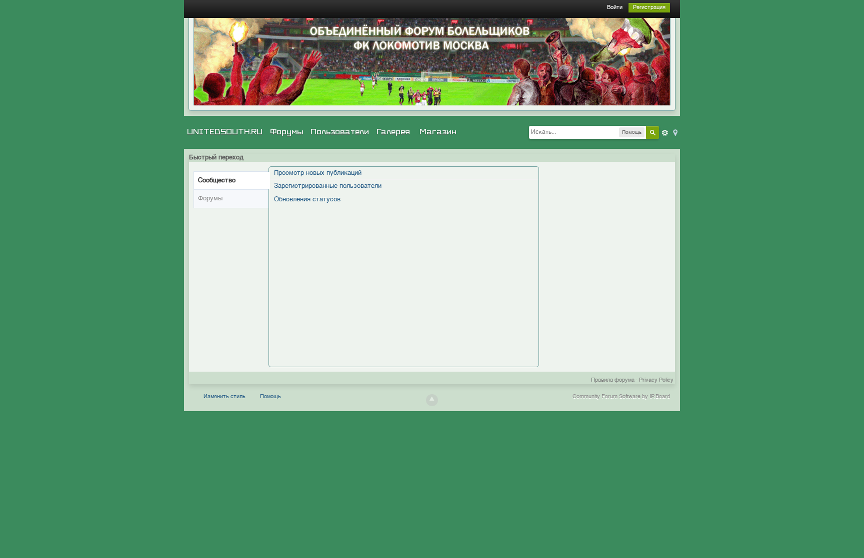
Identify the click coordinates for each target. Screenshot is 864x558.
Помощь (270, 397)
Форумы (286, 131)
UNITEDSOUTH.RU (224, 131)
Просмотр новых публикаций (318, 173)
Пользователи (339, 131)
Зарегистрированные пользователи (328, 186)
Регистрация (649, 7)
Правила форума (612, 380)
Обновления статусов (307, 199)
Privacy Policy (656, 380)
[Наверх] (432, 400)
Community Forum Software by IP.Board (621, 397)
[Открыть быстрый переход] (674, 132)
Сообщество (217, 180)
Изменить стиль (225, 397)
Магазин (438, 131)
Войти (614, 7)
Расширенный (665, 133)
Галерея (393, 131)
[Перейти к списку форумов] (432, 61)
